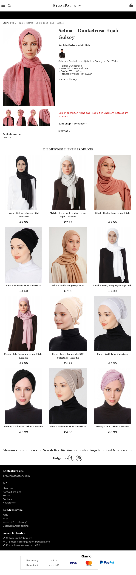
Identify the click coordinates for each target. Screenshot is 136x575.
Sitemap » (64, 130)
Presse (6, 495)
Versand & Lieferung (15, 522)
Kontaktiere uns (12, 491)
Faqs (5, 518)
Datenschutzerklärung (16, 525)
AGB (5, 515)
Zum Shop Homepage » (72, 123)
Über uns (8, 488)
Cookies (7, 499)
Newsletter (9, 502)
